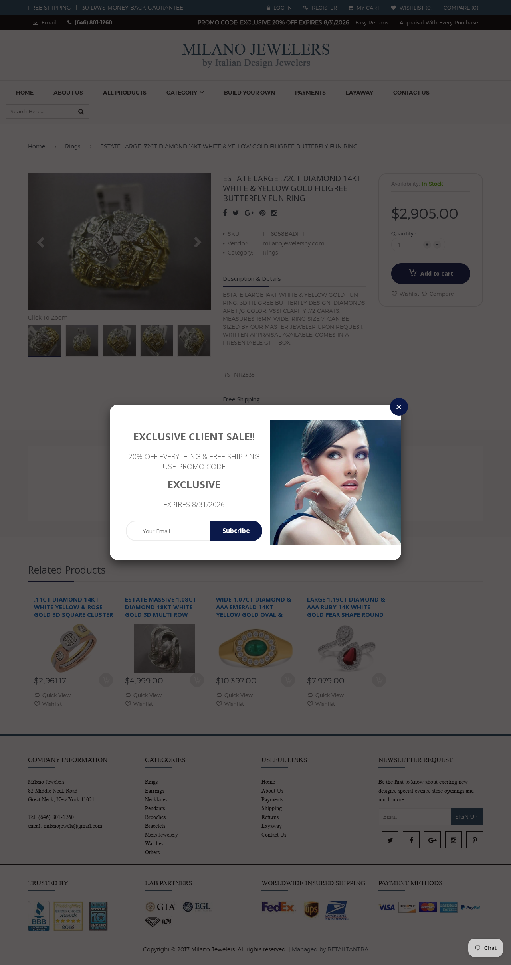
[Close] (399, 407)
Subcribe (236, 530)
